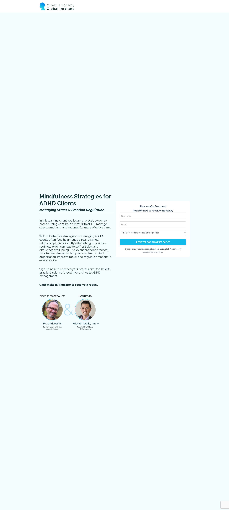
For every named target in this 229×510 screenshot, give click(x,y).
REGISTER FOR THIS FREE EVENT (153, 242)
